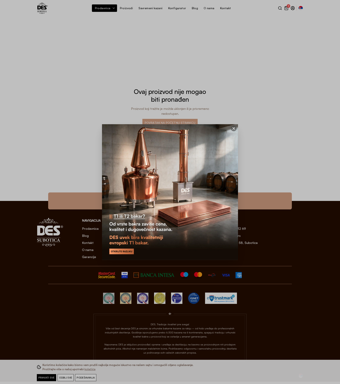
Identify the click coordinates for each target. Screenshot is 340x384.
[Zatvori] (234, 128)
